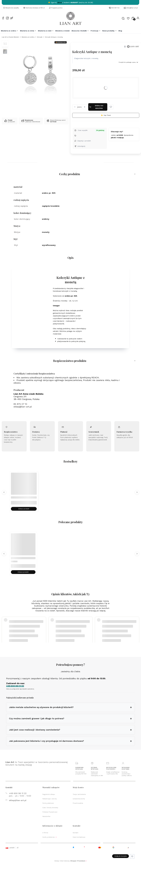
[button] (110, 106)
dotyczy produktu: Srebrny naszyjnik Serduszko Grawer (27, 631)
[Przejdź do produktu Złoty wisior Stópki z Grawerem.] (23, 545)
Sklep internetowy (69, 861)
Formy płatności (48, 803)
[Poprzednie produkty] (4, 492)
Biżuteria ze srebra (28, 37)
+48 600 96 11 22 (17, 793)
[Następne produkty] (137, 492)
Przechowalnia (78, 803)
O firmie (45, 833)
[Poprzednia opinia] (4, 626)
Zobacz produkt (23, 509)
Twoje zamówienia (79, 794)
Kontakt (75, 833)
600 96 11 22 (115, 8)
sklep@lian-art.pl (132, 8)
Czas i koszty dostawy (50, 807)
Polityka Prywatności (49, 812)
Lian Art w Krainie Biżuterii (10, 37)
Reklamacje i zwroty (49, 799)
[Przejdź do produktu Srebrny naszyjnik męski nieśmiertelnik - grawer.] (24, 485)
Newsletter (46, 816)
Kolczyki (39, 37)
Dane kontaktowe (79, 837)
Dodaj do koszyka (99, 107)
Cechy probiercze (48, 837)
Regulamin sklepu (48, 794)
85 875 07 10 (20, 404)
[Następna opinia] (137, 626)
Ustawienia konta (79, 799)
